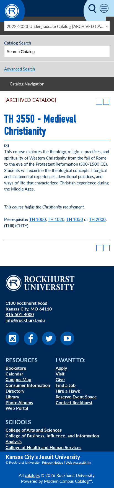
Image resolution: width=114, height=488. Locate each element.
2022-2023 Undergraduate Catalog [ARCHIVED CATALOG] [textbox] (58, 26)
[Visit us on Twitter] (49, 343)
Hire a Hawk (68, 391)
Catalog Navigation (27, 84)
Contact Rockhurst (74, 402)
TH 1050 (74, 219)
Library (12, 396)
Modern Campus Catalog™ (68, 481)
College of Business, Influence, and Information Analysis (52, 438)
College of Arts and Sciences (34, 430)
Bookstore (16, 368)
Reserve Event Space (76, 396)
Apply (61, 368)
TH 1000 (37, 219)
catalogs (32, 475)
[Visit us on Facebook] (31, 343)
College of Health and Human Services (43, 447)
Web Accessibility (78, 462)
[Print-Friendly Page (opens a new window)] (99, 102)
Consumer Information (28, 385)
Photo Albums (19, 402)
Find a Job (66, 385)
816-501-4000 (20, 314)
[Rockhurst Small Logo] (12, 20)
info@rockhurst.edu (25, 320)
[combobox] (57, 26)
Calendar (14, 373)
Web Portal (17, 408)
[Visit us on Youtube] (67, 343)
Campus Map (18, 379)
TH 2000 (97, 219)
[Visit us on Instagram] (12, 343)
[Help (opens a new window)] (106, 102)
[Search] (104, 51)
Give (60, 379)
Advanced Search (19, 69)
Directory (15, 391)
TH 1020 (56, 219)
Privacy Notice (52, 462)
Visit (60, 373)
